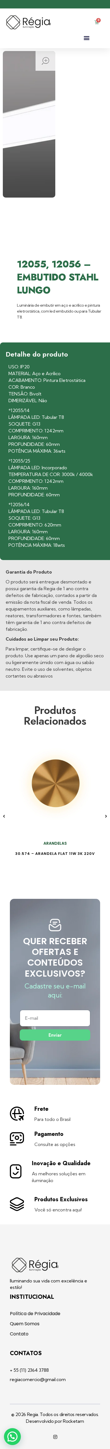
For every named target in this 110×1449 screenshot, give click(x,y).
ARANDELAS (55, 843)
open (45, 61)
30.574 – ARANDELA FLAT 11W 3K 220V (55, 853)
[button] (86, 38)
